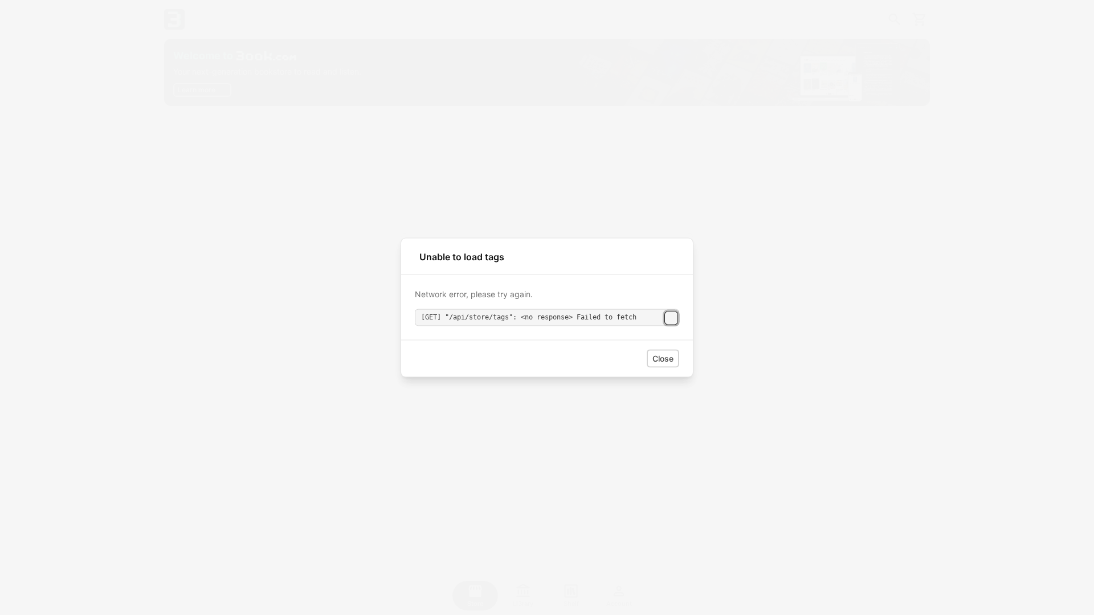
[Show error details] (671, 318)
